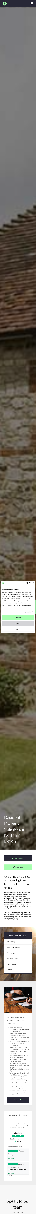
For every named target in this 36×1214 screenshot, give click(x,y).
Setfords (5, 3)
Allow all (18, 617)
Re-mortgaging (11, 953)
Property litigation (11, 964)
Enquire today (18, 1100)
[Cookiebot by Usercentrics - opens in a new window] (26, 583)
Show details (27, 612)
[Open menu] (32, 3)
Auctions (9, 970)
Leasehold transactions (13, 947)
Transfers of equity (12, 958)
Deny (18, 629)
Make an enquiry (19, 858)
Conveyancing (11, 942)
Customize (17, 623)
